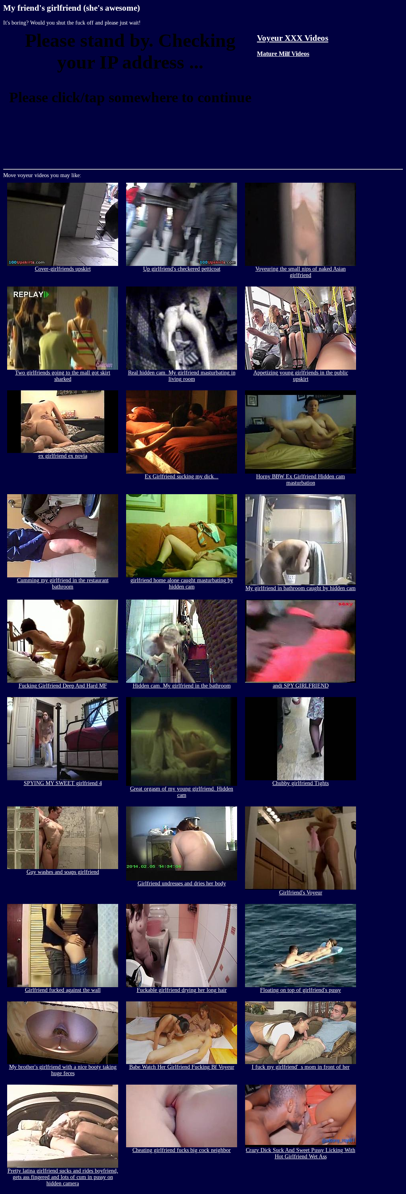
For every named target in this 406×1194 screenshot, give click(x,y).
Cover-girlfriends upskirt (63, 269)
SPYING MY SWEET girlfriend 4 (63, 783)
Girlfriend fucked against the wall (63, 990)
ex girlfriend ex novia (62, 456)
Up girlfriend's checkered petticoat (181, 269)
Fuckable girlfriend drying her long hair (182, 990)
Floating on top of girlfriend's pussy (300, 990)
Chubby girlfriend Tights (300, 783)
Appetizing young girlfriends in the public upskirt (300, 376)
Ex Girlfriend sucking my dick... (181, 477)
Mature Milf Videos (283, 53)
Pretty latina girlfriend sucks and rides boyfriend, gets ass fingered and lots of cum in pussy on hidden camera (63, 1177)
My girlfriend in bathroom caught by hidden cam (300, 588)
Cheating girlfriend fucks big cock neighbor (181, 1150)
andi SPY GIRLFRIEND (301, 686)
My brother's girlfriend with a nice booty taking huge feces (63, 1070)
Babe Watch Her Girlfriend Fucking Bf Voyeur (181, 1067)
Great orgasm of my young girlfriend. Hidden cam (181, 792)
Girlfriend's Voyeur (300, 893)
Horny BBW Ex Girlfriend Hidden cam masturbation (300, 480)
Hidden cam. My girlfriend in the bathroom (182, 686)
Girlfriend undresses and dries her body (182, 883)
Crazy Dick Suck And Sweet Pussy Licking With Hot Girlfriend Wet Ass (300, 1153)
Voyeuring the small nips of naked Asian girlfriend (300, 272)
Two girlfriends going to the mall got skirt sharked (62, 376)
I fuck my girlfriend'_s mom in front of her (301, 1067)
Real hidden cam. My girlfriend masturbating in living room (182, 376)
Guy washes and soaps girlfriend (63, 872)
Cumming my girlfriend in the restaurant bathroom (63, 583)
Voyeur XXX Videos (292, 38)
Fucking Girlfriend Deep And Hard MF (63, 686)
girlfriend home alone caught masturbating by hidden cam (181, 583)
